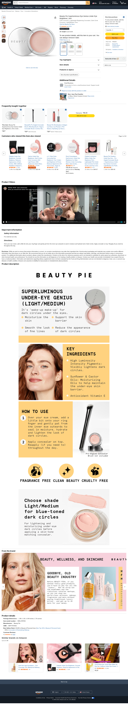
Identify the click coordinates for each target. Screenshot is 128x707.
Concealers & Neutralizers (31, 11)
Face (22, 11)
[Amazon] (6, 2)
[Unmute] (124, 222)
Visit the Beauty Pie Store (67, 24)
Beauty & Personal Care (8, 11)
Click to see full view (32, 67)
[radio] (4, 17)
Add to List (108, 65)
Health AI (10, 7)
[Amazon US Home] (39, 693)
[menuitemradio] (121, 222)
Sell (45, 7)
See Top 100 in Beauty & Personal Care (48, 628)
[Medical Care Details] (33, 7)
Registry (50, 7)
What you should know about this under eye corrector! (24, 189)
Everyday (70, 7)
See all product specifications (69, 74)
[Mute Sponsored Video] (40, 660)
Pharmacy (63, 7)
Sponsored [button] (4, 640)
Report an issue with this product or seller (74, 90)
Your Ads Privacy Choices (84, 697)
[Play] (3, 222)
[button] (3, 7)
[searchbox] (52, 3)
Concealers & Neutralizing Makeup (19, 630)
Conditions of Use (40, 697)
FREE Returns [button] (64, 40)
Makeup (17, 11)
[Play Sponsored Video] (64, 653)
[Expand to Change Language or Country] (61, 692)
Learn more (67, 87)
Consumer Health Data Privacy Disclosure (66, 697)
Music (56, 7)
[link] (34, 115)
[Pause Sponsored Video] (40, 657)
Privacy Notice (50, 697)
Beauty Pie (115, 44)
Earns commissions (22, 187)
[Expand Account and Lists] (110, 3)
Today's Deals (19, 7)
